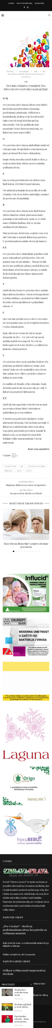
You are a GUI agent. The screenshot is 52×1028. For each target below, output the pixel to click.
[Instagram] (27, 7)
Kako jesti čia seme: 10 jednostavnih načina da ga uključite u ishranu (26, 944)
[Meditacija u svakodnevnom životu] (7, 992)
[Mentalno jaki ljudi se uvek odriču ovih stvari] (7, 1007)
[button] (5, 530)
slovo (29, 471)
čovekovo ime (10, 466)
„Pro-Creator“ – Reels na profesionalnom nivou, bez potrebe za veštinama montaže (25, 930)
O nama (11, 3)
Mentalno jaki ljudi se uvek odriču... (22, 1005)
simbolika (8, 471)
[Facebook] (24, 7)
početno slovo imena (36, 466)
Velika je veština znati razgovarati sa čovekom (24, 972)
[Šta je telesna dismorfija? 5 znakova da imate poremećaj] (26, 524)
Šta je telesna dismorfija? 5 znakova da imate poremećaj (26, 545)
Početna (10, 71)
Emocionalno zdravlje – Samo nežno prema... (21, 1019)
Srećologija (24, 71)
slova (19, 471)
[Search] (49, 15)
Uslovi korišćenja (24, 3)
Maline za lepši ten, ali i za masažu (19, 954)
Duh (35, 71)
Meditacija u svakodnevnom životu (21, 992)
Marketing (39, 3)
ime (22, 466)
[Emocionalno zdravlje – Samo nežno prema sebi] (7, 1018)
